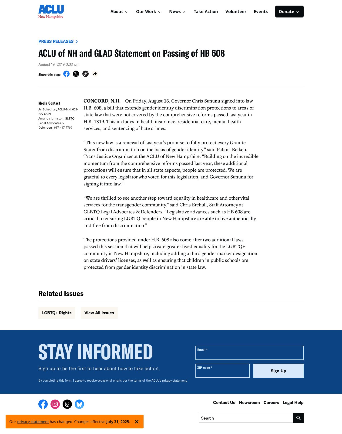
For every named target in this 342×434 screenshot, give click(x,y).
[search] (299, 418)
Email (202, 350)
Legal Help (293, 402)
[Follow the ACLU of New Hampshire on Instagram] (55, 405)
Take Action (206, 11)
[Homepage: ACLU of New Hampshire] (54, 12)
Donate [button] (286, 11)
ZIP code (204, 367)
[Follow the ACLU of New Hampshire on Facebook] (43, 405)
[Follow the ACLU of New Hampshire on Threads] (67, 405)
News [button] (175, 11)
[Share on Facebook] (66, 75)
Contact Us (224, 402)
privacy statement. (175, 380)
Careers (271, 402)
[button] (85, 74)
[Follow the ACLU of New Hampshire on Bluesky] (79, 405)
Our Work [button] (146, 11)
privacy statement (33, 421)
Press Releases (56, 41)
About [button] (117, 11)
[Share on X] (76, 75)
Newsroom (249, 402)
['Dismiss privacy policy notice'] (137, 421)
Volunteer (235, 11)
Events (261, 11)
